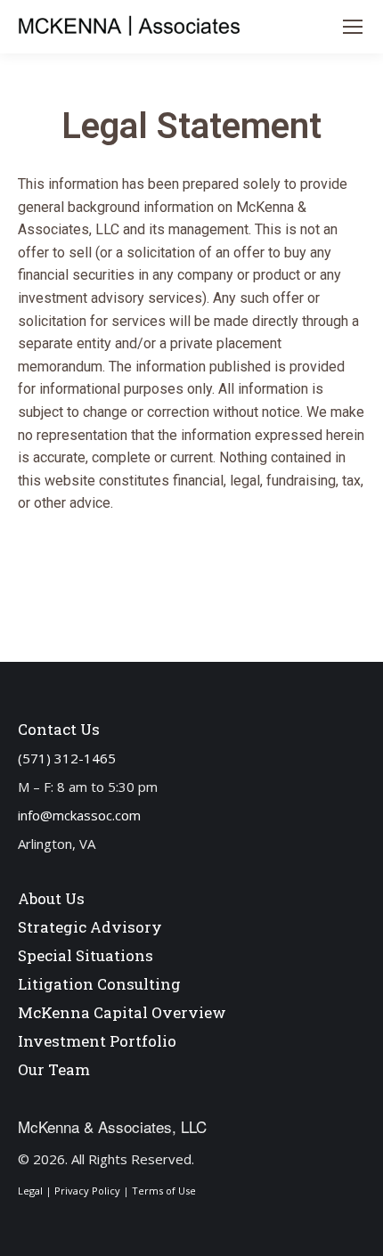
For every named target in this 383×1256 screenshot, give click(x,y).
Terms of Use (164, 1190)
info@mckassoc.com (79, 815)
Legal (30, 1190)
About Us (51, 898)
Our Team (54, 1069)
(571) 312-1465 (67, 758)
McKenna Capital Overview (122, 1012)
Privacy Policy (87, 1190)
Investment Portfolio (97, 1041)
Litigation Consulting (99, 984)
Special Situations (85, 955)
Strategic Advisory (90, 927)
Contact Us (59, 729)
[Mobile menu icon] (352, 26)
